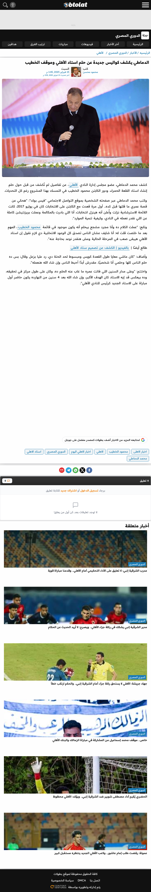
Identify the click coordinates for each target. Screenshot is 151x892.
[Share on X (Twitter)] (82, 470)
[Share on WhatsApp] (75, 470)
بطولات (58, 874)
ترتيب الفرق (37, 44)
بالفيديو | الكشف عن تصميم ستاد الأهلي (100, 248)
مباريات (63, 44)
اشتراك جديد (69, 490)
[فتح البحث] (5, 5)
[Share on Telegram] (69, 470)
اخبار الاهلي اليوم (81, 451)
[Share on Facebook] (89, 470)
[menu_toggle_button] (145, 5)
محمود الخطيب (29, 227)
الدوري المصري (56, 451)
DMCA (82, 880)
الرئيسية (138, 44)
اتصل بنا (95, 880)
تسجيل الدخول (89, 490)
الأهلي (73, 185)
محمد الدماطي (138, 458)
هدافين (12, 44)
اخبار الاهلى (140, 451)
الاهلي (100, 451)
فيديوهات (87, 44)
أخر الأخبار (113, 44)
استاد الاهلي (34, 451)
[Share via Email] (62, 470)
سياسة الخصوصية (62, 880)
